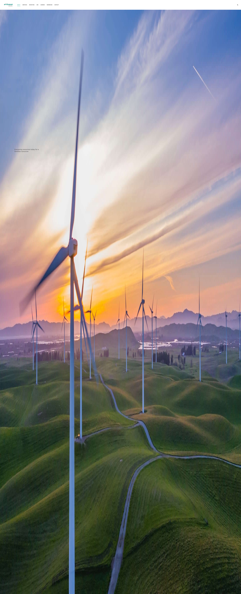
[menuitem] (18, 5)
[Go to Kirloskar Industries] (8, 5)
